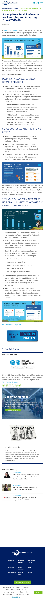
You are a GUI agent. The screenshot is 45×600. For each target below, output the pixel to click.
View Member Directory (10, 382)
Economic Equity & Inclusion (21, 562)
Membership (12, 572)
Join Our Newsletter (22, 582)
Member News (17, 472)
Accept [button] (38, 592)
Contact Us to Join (13, 410)
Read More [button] (16, 597)
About (30, 572)
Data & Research (21, 568)
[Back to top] (39, 560)
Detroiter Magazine (13, 447)
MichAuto (11, 560)
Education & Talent (31, 561)
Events (30, 567)
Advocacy (11, 567)
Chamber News (21, 573)
